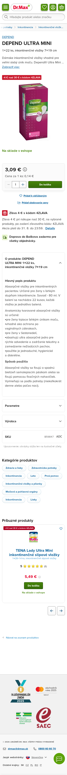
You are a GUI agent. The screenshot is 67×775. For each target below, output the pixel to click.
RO (36, 765)
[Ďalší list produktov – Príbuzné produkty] (61, 610)
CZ (27, 765)
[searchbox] (33, 16)
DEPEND (8, 37)
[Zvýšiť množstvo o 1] (22, 184)
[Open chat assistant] (59, 759)
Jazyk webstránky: (13, 757)
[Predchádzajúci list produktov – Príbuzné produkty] (52, 610)
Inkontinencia (14, 475)
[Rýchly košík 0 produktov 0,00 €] (61, 7)
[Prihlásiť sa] (52, 7)
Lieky (34, 499)
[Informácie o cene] (25, 169)
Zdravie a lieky (14, 467)
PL (31, 765)
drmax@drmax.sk (18, 748)
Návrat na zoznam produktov (22, 637)
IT (41, 765)
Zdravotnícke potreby (44, 467)
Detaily (50, 228)
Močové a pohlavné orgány (22, 491)
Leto (33, 475)
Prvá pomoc (52, 475)
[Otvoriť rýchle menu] (5, 7)
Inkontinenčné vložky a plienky (24, 483)
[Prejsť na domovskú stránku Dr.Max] (21, 7)
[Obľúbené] (44, 7)
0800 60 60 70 (47, 748)
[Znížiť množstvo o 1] (8, 184)
